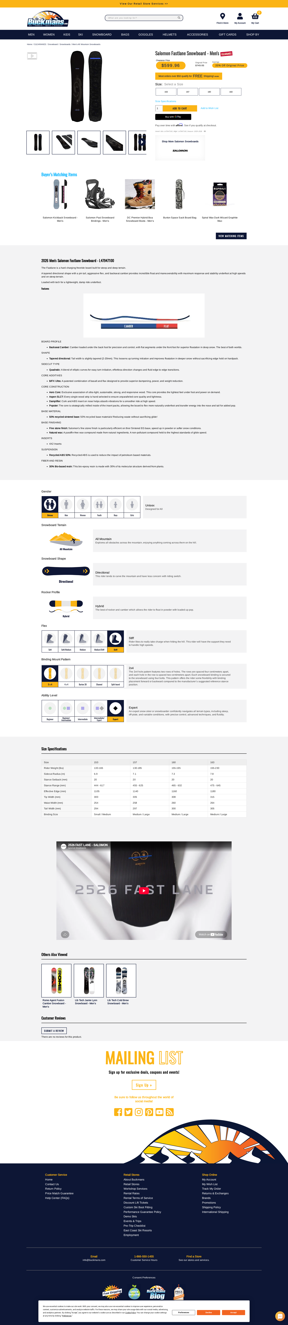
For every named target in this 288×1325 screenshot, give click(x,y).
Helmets (170, 34)
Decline (209, 1313)
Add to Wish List (209, 108)
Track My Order (211, 1188)
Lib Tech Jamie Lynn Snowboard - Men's (86, 1002)
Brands (206, 1198)
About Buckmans (134, 1179)
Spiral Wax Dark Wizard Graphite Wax (220, 219)
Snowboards (65, 44)
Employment (131, 1235)
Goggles (145, 34)
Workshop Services (135, 1188)
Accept (233, 1313)
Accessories (197, 34)
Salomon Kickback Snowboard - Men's (60, 219)
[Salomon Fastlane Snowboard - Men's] (38, 142)
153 (166, 92)
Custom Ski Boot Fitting (138, 1207)
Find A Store (222, 23)
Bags (125, 34)
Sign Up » (144, 1085)
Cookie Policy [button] (130, 1313)
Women (49, 34)
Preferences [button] (67, 1316)
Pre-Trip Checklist (134, 1225)
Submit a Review (54, 1031)
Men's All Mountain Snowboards (86, 44)
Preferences (183, 1313)
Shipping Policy (211, 1207)
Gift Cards (227, 34)
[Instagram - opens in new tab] (139, 1112)
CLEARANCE (40, 44)
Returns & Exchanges (215, 1193)
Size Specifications (165, 101)
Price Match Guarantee (59, 1193)
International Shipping (215, 1211)
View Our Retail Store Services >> (144, 3)
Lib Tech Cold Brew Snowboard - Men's (118, 1002)
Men (31, 34)
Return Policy (53, 1188)
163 (230, 92)
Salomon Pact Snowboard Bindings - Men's (100, 219)
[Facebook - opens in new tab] (118, 1112)
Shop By (252, 34)
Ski (80, 34)
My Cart (255, 18)
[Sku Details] (205, 131)
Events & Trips (132, 1221)
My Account (240, 23)
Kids (66, 34)
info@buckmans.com (94, 1260)
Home (29, 44)
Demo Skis (130, 1216)
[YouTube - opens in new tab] (160, 1112)
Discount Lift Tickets (136, 1202)
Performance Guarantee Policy (142, 1211)
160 (209, 92)
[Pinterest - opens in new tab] (149, 1112)
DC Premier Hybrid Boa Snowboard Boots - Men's (140, 219)
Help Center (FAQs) (57, 1198)
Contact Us (52, 1184)
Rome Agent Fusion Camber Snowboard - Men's (54, 1003)
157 (187, 92)
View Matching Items (231, 236)
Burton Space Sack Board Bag (179, 217)
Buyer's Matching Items (59, 174)
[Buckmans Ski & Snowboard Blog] (156, 1292)
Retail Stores (131, 1184)
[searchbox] (179, 18)
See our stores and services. (194, 1260)
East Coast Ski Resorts (138, 1230)
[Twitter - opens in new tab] (128, 1112)
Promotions (209, 1202)
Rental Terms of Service (138, 1198)
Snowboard (102, 34)
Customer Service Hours (144, 1260)
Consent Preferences (143, 1277)
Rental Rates (132, 1193)
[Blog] (170, 1112)
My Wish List (210, 1184)
